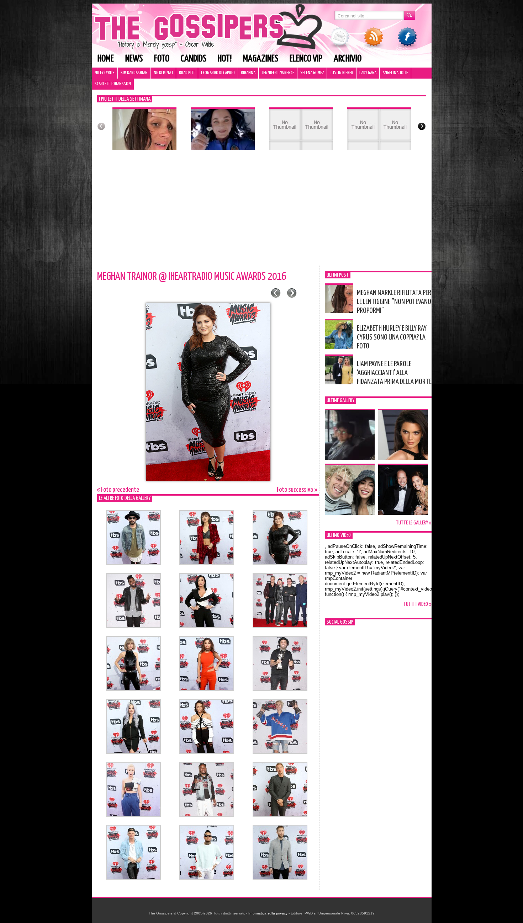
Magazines (260, 59)
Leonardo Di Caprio (218, 73)
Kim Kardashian (134, 73)
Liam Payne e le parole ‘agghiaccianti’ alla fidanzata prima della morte (394, 373)
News (134, 59)
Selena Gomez (312, 73)
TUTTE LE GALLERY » (414, 522)
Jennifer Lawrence (278, 73)
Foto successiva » (297, 489)
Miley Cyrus (105, 73)
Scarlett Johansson (113, 84)
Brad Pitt (187, 73)
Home (105, 59)
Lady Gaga (367, 73)
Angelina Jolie (395, 73)
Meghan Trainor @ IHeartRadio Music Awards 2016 (191, 276)
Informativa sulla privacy (267, 913)
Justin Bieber (341, 73)
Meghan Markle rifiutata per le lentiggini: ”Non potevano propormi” (394, 301)
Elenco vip (306, 59)
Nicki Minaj (163, 73)
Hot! (225, 59)
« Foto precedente (118, 489)
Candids (193, 59)
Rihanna (248, 73)
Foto (161, 59)
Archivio (347, 59)
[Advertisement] (262, 212)
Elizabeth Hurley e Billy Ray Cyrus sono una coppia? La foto (392, 337)
